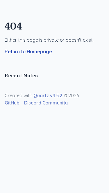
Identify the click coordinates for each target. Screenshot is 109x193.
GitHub (12, 103)
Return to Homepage (28, 51)
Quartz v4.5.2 (47, 95)
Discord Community (46, 103)
